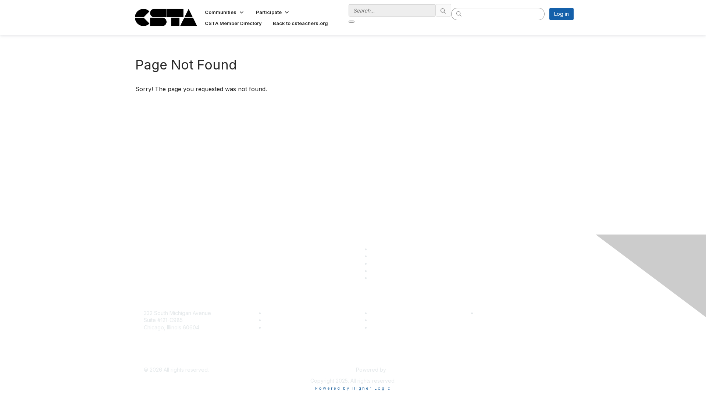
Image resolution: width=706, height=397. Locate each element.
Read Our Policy (496, 313)
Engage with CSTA (287, 327)
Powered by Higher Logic (353, 388)
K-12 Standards (388, 327)
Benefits (275, 320)
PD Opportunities (391, 320)
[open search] (351, 22)
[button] (224, 12)
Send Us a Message (168, 359)
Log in (561, 14)
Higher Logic (403, 369)
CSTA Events (386, 313)
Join (270, 313)
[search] (443, 10)
